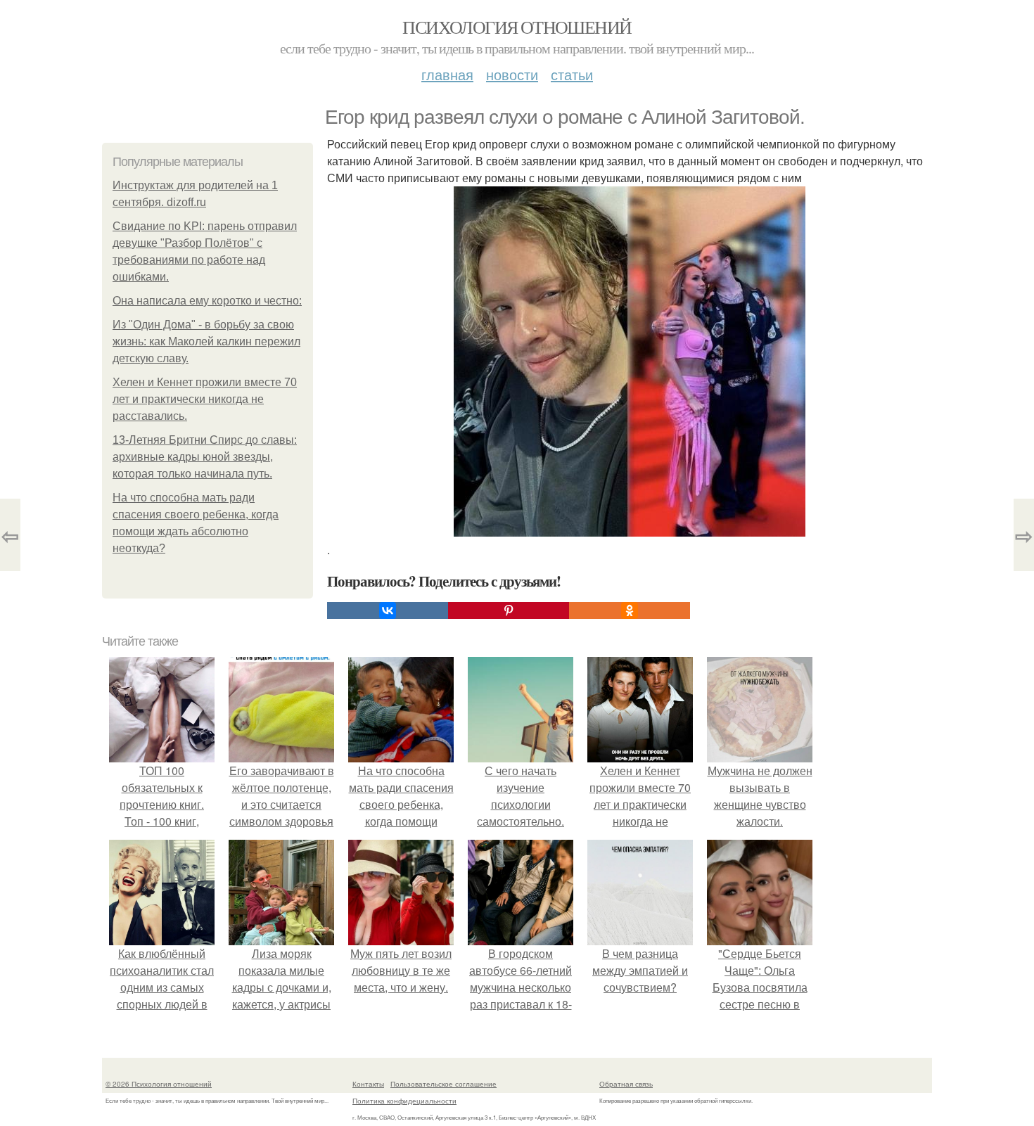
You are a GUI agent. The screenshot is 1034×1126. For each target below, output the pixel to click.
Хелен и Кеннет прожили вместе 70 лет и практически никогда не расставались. (205, 399)
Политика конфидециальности (404, 1101)
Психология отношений (516, 27)
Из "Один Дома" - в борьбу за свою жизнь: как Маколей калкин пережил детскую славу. (206, 341)
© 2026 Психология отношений (159, 1084)
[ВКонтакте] (387, 610)
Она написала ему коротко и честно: (207, 301)
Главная (447, 74)
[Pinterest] (508, 610)
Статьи (572, 74)
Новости (512, 74)
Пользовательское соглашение (443, 1084)
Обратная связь (626, 1084)
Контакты (368, 1084)
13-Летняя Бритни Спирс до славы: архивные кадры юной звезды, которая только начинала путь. (205, 457)
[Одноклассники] (629, 610)
